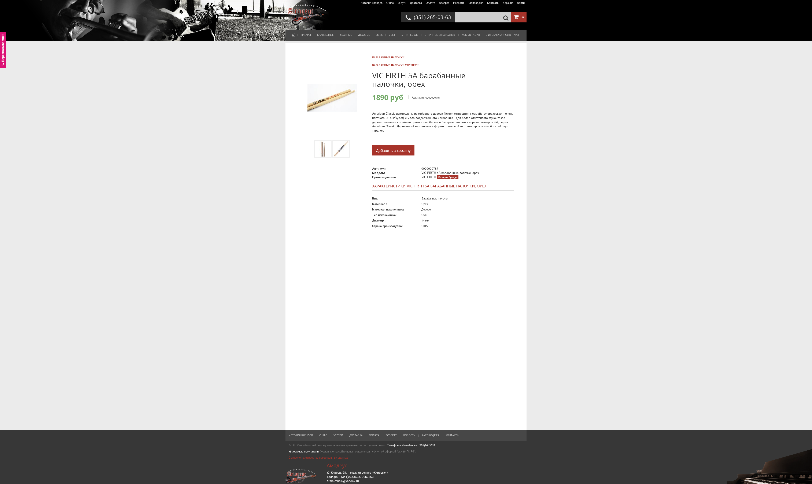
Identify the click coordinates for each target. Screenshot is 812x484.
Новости (458, 3)
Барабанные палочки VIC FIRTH (395, 65)
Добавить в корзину (393, 150)
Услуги (402, 3)
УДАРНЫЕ (346, 35)
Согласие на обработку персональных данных (318, 457)
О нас (390, 3)
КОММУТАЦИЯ (471, 35)
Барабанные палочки (388, 57)
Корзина (508, 3)
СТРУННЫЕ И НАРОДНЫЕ (440, 35)
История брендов (372, 3)
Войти (521, 3)
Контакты (493, 3)
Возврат (444, 3)
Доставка (416, 3)
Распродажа (475, 3)
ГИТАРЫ (306, 35)
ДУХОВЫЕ (364, 35)
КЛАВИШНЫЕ (325, 35)
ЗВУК (379, 35)
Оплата (430, 3)
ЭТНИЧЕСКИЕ (410, 35)
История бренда (447, 177)
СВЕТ (392, 35)
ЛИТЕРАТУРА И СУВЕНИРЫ (502, 35)
